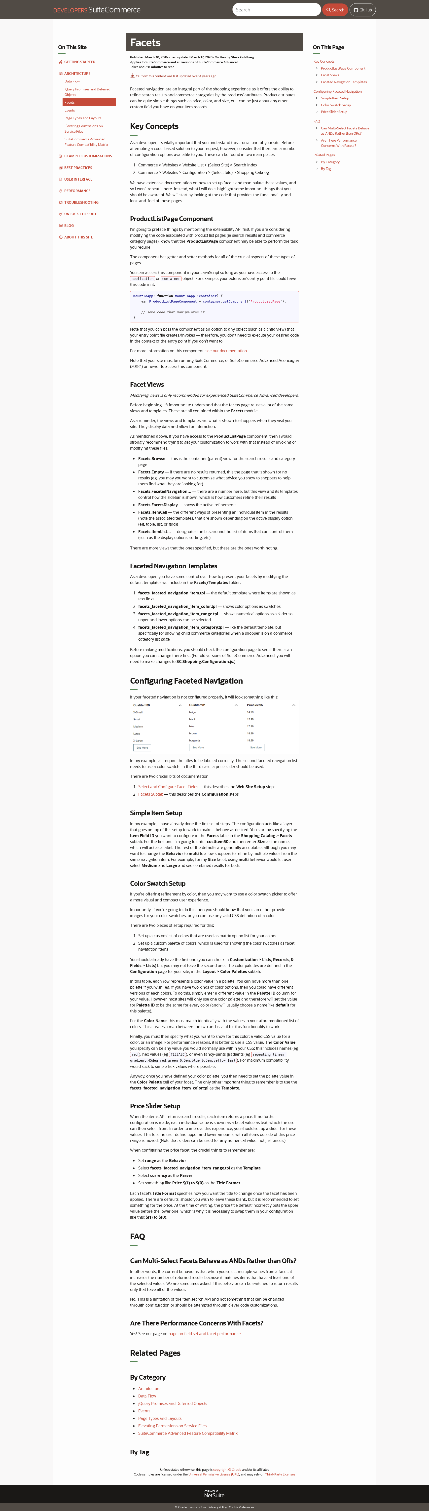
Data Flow (147, 1395)
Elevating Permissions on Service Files (172, 1425)
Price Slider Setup (334, 111)
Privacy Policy (218, 1507)
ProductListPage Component (343, 68)
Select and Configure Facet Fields (168, 786)
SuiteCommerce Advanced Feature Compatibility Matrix (188, 1433)
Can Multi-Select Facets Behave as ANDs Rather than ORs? (345, 131)
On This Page (328, 46)
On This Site (72, 46)
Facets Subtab (150, 794)
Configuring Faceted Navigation (338, 91)
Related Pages (324, 155)
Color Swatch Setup (336, 105)
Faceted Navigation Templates (344, 81)
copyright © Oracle (227, 1470)
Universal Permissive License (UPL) (213, 1474)
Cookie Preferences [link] (241, 1507)
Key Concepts (324, 61)
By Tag (326, 168)
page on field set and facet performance (205, 1333)
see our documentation (226, 350)
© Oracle (181, 1507)
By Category (330, 161)
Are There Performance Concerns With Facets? (339, 143)
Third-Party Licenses (280, 1474)
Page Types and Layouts (159, 1418)
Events (144, 1410)
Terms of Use (197, 1507)
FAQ (317, 121)
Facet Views (330, 75)
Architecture (149, 1388)
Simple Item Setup (335, 98)
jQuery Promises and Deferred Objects (172, 1403)
